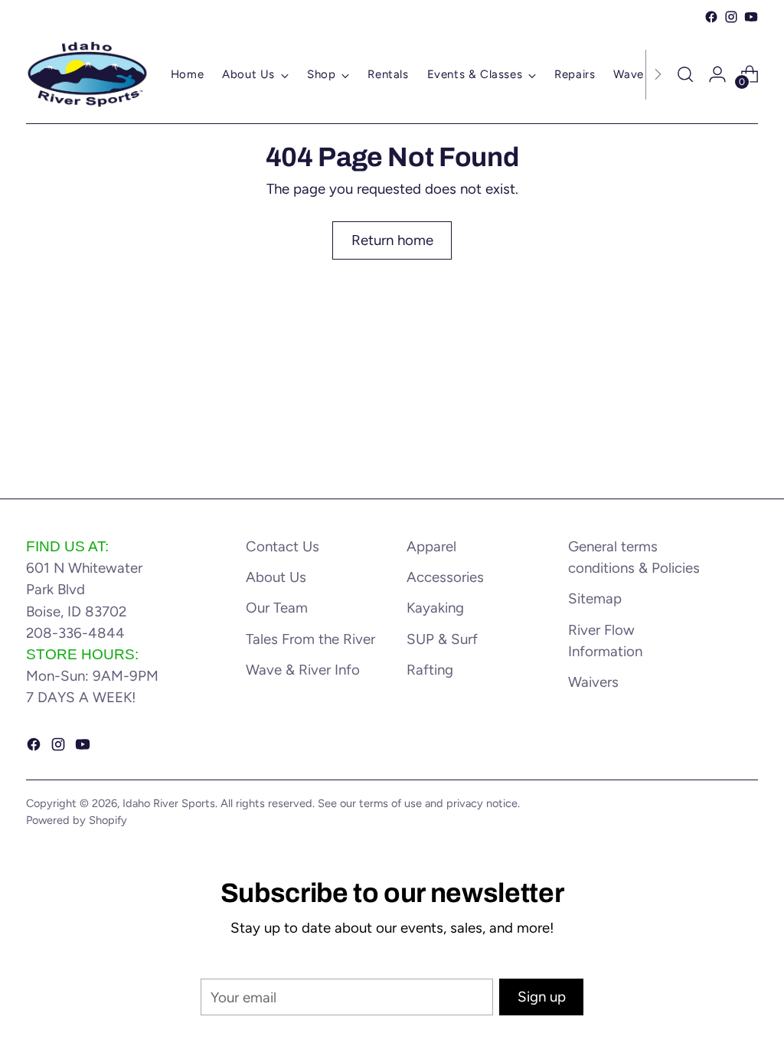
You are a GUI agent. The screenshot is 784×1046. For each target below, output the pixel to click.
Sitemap (595, 598)
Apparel (431, 546)
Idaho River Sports (168, 803)
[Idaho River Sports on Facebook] (711, 17)
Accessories (445, 577)
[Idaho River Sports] (87, 74)
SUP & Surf (442, 639)
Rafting (430, 669)
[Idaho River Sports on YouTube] (751, 17)
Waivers (593, 682)
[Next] (657, 74)
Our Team (277, 607)
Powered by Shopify (76, 820)
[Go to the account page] (717, 74)
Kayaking (435, 607)
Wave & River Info (303, 669)
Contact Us (282, 546)
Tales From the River (310, 639)
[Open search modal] (685, 74)
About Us (276, 577)
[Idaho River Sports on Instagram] (731, 17)
